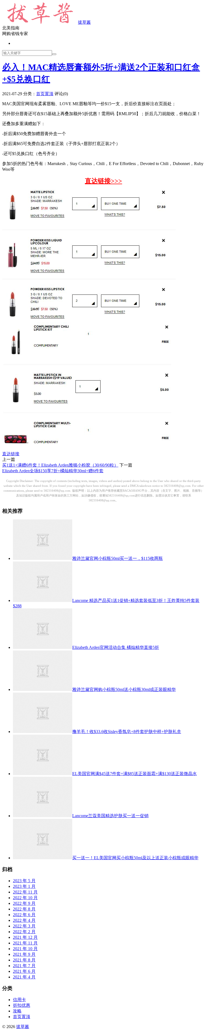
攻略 (17, 1011)
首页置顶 (44, 93)
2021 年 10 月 (25, 948)
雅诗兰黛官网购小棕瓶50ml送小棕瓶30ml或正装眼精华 (124, 689)
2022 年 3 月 (24, 926)
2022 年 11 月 (25, 892)
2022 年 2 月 (24, 931)
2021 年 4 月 (24, 977)
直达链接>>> (103, 180)
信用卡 (19, 999)
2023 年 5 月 (24, 880)
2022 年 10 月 (25, 897)
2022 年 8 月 (24, 909)
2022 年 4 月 (24, 920)
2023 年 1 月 (24, 886)
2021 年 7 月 (24, 965)
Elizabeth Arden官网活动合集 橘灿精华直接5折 (115, 647)
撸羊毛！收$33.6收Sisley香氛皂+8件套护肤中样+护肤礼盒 (126, 731)
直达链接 (10, 453)
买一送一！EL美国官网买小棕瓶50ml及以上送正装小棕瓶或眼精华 (135, 857)
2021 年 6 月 (24, 971)
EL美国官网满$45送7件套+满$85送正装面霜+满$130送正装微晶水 (134, 773)
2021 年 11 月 (25, 943)
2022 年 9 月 (24, 903)
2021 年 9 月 (24, 954)
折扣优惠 (21, 1005)
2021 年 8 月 (24, 960)
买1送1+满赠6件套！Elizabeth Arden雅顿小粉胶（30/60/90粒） (60, 465)
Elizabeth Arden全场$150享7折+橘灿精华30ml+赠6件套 (53, 470)
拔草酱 (84, 22)
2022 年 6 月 (24, 914)
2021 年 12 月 (25, 937)
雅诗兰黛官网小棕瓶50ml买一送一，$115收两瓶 (117, 558)
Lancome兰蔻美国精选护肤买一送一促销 (110, 815)
